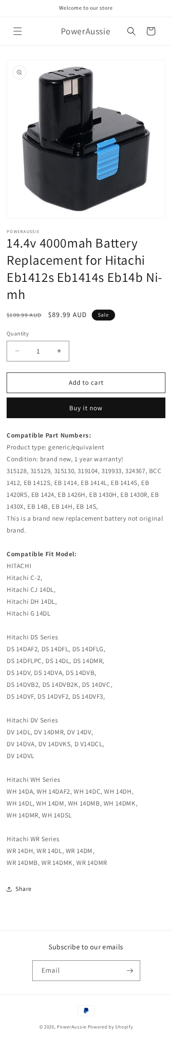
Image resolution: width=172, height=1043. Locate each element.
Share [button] (23, 889)
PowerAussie (71, 1027)
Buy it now (86, 408)
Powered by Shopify (110, 1027)
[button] (17, 31)
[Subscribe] (130, 970)
